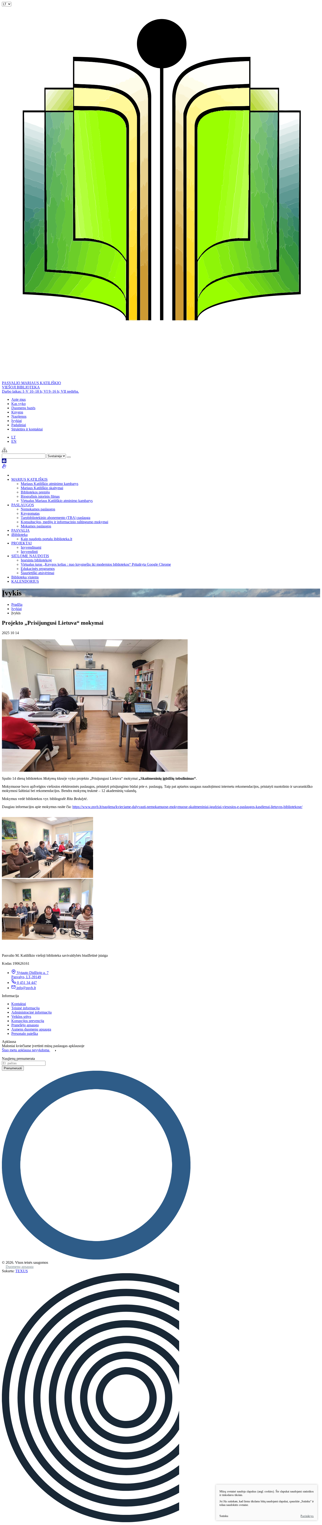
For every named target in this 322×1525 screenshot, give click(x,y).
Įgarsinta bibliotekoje (36, 560)
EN (14, 441)
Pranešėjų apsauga (25, 1025)
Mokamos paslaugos (36, 526)
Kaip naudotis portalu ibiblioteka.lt (46, 539)
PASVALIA (20, 530)
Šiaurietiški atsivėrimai (37, 573)
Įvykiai (16, 421)
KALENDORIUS (25, 581)
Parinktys (307, 1516)
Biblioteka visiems (25, 577)
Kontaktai (18, 1004)
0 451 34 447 (27, 983)
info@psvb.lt (26, 988)
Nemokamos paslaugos (38, 509)
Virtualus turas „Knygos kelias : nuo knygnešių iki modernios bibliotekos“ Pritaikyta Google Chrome (96, 564)
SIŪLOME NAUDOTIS (30, 556)
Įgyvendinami (31, 547)
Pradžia (16, 604)
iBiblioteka (19, 535)
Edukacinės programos (38, 569)
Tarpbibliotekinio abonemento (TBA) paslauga (55, 518)
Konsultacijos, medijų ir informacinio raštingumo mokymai (64, 522)
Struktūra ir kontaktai (27, 429)
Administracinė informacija (31, 1012)
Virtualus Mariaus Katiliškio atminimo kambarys (57, 501)
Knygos (17, 412)
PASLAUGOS (22, 505)
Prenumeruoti (13, 1068)
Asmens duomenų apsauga (31, 1029)
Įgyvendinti (29, 552)
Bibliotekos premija (35, 492)
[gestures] (4, 467)
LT (13, 437)
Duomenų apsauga (19, 1267)
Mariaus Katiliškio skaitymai (42, 488)
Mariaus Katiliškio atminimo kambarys (49, 484)
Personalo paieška (24, 1034)
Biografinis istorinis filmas (40, 496)
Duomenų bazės (23, 408)
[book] (4, 462)
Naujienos (18, 416)
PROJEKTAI (21, 543)
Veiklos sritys (21, 1017)
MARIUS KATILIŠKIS (29, 479)
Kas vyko (18, 404)
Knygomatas (30, 513)
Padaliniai (18, 425)
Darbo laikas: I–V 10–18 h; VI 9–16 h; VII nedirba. (40, 391)
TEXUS (21, 1271)
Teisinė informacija (25, 1008)
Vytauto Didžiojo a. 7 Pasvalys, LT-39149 (30, 975)
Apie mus (18, 399)
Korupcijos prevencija (27, 1021)
